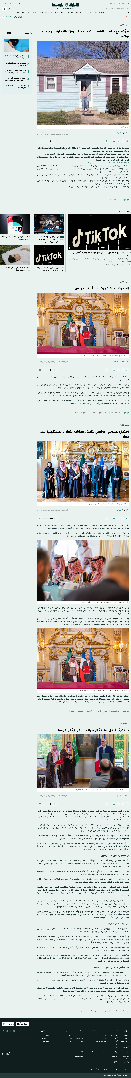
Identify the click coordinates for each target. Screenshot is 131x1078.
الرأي (91, 12)
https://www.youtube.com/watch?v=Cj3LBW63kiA (108, 163)
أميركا (109, 200)
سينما (82, 1041)
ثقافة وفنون (78, 12)
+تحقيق (116, 1062)
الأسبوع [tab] (4, 33)
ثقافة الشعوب (102, 412)
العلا (105, 711)
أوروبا (116, 1038)
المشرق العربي (124, 1044)
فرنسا (76, 412)
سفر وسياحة (45, 1038)
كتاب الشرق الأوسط (101, 1041)
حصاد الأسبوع (114, 1056)
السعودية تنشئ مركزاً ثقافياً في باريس (102, 288)
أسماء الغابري (121, 796)
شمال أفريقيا (124, 1041)
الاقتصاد (85, 12)
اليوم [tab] (9, 33)
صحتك (70, 1035)
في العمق (40, 12)
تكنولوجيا (63, 12)
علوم (70, 1038)
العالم (96, 12)
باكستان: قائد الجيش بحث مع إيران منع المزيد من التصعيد (102, 17)
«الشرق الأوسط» (117, 133)
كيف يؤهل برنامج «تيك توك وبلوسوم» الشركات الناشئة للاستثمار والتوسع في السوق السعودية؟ (51, 239)
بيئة (71, 1041)
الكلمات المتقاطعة (79, 1056)
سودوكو (81, 1059)
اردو (114, 3)
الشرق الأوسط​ (102, 12)
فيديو (34, 12)
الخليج (126, 1038)
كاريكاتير (104, 1038)
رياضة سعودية (125, 1056)
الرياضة (47, 12)
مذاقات (47, 1035)
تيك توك (117, 200)
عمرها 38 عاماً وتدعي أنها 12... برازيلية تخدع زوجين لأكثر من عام (15, 79)
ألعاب (22, 12)
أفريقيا (116, 1044)
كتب (82, 1035)
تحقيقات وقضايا (114, 1059)
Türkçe (118, 3)
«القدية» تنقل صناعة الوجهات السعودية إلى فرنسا (93, 730)
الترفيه (105, 1011)
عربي (128, 3)
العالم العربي (126, 1035)
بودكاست (28, 12)
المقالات (104, 1035)
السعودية (84, 412)
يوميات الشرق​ (54, 12)
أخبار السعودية (115, 412)
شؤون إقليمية (126, 1047)
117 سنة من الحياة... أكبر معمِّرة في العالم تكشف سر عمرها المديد (15, 72)
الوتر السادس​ (79, 1038)
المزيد (18, 12)
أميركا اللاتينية (114, 1047)
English (124, 3)
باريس (92, 412)
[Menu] (128, 12)
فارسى (110, 3)
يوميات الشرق (124, 25)
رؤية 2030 (90, 711)
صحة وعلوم (70, 12)
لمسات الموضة (46, 1041)
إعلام (82, 1044)
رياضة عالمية (126, 1062)
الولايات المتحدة (114, 1035)
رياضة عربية (126, 1059)
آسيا (116, 1041)
